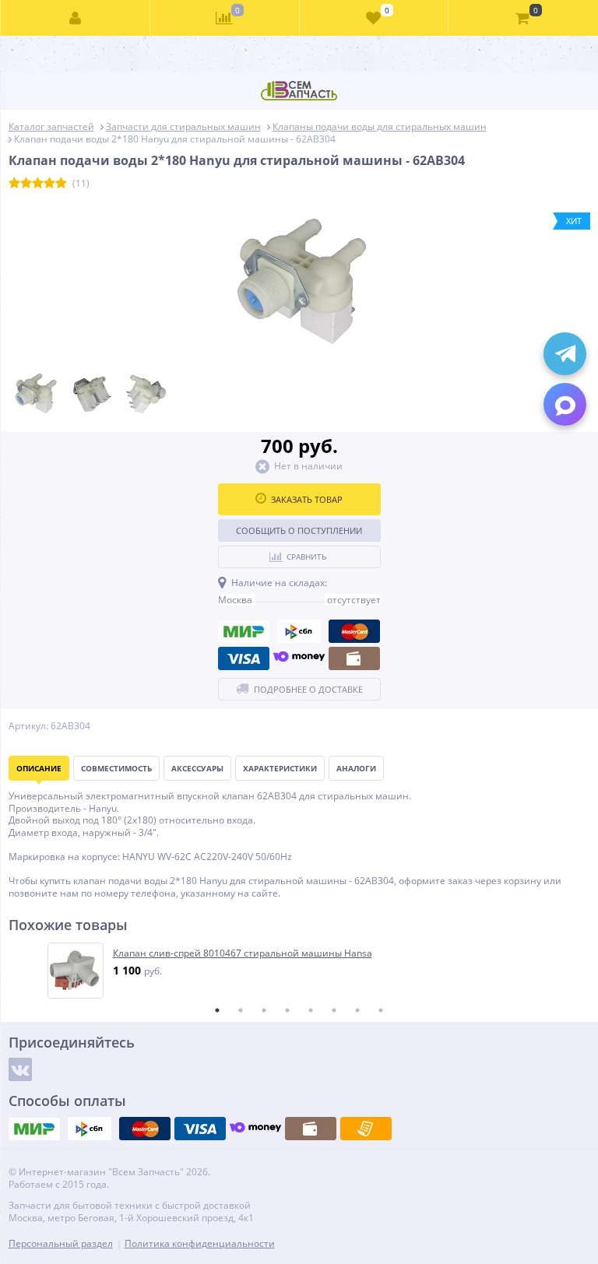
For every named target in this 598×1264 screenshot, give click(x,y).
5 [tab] (310, 1010)
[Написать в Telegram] (564, 353)
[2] (26, 184)
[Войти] (75, 18)
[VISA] (243, 658)
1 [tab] (217, 1010)
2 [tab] (240, 1010)
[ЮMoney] (299, 658)
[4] (49, 184)
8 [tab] (381, 1010)
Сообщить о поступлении (299, 530)
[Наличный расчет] (354, 658)
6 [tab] (334, 1010)
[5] (61, 184)
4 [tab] (287, 1010)
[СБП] (299, 631)
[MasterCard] (354, 631)
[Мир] (243, 631)
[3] (38, 184)
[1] (14, 184)
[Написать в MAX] (564, 404)
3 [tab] (264, 1010)
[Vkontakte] (20, 1069)
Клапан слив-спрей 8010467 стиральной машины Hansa (242, 953)
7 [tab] (357, 1010)
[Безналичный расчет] (366, 1128)
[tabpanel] (300, 971)
